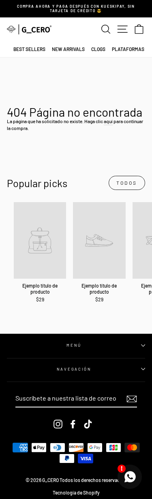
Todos (126, 183)
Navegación (74, 369)
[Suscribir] (131, 399)
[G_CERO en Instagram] (58, 424)
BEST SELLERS (29, 49)
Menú (73, 345)
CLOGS (98, 49)
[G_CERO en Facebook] (73, 424)
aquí (108, 121)
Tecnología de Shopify (76, 492)
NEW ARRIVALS (68, 49)
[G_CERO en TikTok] (87, 424)
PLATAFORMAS (128, 49)
